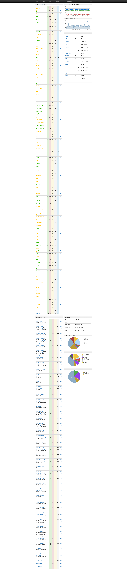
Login (91, 1)
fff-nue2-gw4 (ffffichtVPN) (40, 483)
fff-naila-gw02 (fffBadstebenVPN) (41, 452)
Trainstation (38, 288)
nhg (36, 237)
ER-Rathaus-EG (38, 71)
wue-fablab (38, 304)
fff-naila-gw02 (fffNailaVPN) (40, 456)
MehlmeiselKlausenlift (39, 209)
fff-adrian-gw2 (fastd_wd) (40, 355)
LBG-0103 (67, 75)
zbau (37, 308)
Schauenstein (38, 262)
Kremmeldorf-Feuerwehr (40, 186)
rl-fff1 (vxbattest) (38, 557)
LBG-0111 (67, 73)
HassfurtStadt (38, 157)
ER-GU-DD (38, 60)
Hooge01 (37, 170)
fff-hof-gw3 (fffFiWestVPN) (40, 411)
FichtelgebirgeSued (39, 111)
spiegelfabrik (38, 279)
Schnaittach (38, 265)
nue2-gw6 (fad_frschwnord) (40, 528)
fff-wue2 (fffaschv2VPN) (40, 492)
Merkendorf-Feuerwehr (40, 217)
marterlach (38, 205)
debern (37, 42)
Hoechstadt (38, 163)
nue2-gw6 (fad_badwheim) (40, 504)
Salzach (37, 259)
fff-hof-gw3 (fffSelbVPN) (40, 435)
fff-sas (37, 100)
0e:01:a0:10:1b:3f (39, 560)
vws (36, 294)
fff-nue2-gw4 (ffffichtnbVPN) (40, 473)
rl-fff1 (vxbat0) (38, 545)
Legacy (37, 190)
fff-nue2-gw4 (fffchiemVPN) (40, 468)
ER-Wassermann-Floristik (40, 79)
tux (36, 290)
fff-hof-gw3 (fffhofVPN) (39, 418)
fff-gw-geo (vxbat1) (39, 376)
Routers (50, 1)
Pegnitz (37, 250)
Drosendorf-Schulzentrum (40, 49)
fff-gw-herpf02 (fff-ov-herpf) (40, 388)
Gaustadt (37, 142)
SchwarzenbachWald (39, 268)
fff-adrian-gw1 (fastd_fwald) (40, 340)
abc (36, 10)
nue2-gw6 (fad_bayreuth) (40, 509)
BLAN (37, 28)
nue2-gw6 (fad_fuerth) (39, 533)
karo (37, 176)
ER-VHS (37, 77)
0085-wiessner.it (67, 47)
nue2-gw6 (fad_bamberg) (40, 507)
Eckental (37, 59)
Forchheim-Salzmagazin (40, 122)
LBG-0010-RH (67, 78)
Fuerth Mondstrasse (39, 140)
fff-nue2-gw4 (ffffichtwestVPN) (41, 485)
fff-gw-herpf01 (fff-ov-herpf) (40, 383)
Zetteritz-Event (38, 311)
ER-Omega (38, 69)
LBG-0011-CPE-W (68, 53)
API (64, 1)
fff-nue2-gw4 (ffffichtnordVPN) (41, 476)
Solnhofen (37, 277)
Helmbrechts (38, 158)
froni (37, 136)
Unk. (52, 7)
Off (49, 7)
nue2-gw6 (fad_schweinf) (40, 543)
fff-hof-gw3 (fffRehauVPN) (40, 430)
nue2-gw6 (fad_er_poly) (40, 524)
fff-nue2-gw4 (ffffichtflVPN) (40, 471)
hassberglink (38, 151)
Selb (37, 273)
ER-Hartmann (38, 63)
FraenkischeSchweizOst (40, 126)
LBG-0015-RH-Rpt (68, 66)
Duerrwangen (38, 51)
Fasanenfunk (38, 97)
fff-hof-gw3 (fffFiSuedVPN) (40, 408)
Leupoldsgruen (38, 194)
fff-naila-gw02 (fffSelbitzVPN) (40, 464)
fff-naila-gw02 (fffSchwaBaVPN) (41, 461)
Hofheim (37, 166)
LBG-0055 (67, 44)
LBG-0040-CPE (67, 67)
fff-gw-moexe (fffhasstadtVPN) (41, 396)
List (60, 8)
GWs (61, 1)
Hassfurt (37, 153)
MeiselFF (66, 64)
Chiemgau (37, 35)
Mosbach (37, 228)
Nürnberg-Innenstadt (39, 244)
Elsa (66, 58)
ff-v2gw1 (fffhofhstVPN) (39, 321)
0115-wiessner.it (67, 59)
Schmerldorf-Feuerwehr (40, 264)
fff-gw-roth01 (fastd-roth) (40, 401)
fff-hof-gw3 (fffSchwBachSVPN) (41, 432)
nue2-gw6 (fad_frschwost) (40, 531)
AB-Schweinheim (39, 8)
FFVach (37, 102)
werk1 (37, 301)
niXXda (37, 239)
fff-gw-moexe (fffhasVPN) (40, 399)
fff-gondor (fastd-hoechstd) (40, 369)
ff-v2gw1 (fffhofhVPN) (39, 323)
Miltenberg (38, 220)
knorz (37, 181)
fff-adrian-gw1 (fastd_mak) (40, 345)
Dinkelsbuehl (38, 43)
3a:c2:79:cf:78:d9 (39, 564)
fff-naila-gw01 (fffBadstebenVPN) (41, 437)
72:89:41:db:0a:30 (39, 568)
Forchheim (38, 116)
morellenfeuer (38, 225)
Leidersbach (38, 193)
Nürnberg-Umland (39, 245)
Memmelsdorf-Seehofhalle (40, 216)
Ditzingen (37, 46)
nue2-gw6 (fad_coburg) (40, 512)
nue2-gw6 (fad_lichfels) (40, 538)
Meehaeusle (38, 208)
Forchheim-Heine (39, 119)
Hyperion (66, 70)
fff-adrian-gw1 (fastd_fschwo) (40, 333)
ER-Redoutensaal (39, 72)
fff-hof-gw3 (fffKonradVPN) (40, 420)
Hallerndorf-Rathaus (39, 148)
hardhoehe (38, 150)
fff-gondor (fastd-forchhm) (40, 364)
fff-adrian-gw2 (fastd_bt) (40, 350)
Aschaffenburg (38, 16)
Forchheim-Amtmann (39, 117)
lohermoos (38, 201)
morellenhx (38, 227)
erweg (37, 91)
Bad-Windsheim (38, 17)
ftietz (37, 137)
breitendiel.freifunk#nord (40, 34)
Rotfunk (37, 256)
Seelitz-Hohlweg (38, 271)
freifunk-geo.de (38, 131)
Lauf (37, 189)
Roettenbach (38, 254)
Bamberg (37, 22)
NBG (37, 233)
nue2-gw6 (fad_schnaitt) (40, 540)
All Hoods (38, 313)
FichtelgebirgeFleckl (39, 105)
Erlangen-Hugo (38, 80)
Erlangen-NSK (38, 85)
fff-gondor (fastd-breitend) (40, 359)
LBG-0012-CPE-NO (68, 39)
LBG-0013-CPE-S (68, 42)
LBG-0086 (67, 36)
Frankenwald (38, 130)
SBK (37, 261)
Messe (37, 219)
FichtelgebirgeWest (39, 113)
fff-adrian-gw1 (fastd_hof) (40, 343)
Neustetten (38, 236)
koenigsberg (38, 182)
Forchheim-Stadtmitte (39, 123)
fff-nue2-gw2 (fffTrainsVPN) (40, 466)
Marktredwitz (38, 203)
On (40, 4)
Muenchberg (38, 230)
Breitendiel (38, 31)
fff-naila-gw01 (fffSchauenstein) (41, 444)
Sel (60, 321)
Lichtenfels (38, 200)
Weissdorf (37, 299)
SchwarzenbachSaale (39, 267)
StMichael (37, 284)
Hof (36, 164)
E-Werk (37, 52)
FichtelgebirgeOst (39, 109)
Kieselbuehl (38, 179)
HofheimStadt (38, 169)
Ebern (37, 57)
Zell (36, 310)
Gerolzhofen (38, 143)
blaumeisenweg (38, 29)
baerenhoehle (38, 21)
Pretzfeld (37, 251)
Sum (55, 7)
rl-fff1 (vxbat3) (38, 553)
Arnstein (37, 14)
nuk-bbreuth (38, 240)
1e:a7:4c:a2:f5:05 (39, 561)
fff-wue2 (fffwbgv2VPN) (39, 500)
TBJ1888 (37, 287)
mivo (37, 223)
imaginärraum (38, 175)
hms (37, 161)
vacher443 (38, 293)
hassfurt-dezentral (39, 155)
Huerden (37, 173)
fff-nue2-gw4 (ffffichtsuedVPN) (41, 480)
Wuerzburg (38, 305)
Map (47, 1)
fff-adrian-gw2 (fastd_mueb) (40, 352)
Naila (37, 231)
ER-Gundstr (38, 62)
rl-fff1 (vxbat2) (38, 550)
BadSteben (38, 19)
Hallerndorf (38, 147)
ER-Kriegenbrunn (39, 65)
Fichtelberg (38, 103)
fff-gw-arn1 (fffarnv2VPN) (40, 371)
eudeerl (37, 94)
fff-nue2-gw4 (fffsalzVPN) (40, 488)
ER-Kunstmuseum (39, 66)
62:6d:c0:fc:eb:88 (39, 566)
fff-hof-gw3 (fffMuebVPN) (40, 425)
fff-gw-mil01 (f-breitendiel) (40, 394)
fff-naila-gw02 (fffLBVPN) (40, 454)
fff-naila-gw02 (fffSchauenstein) (41, 459)
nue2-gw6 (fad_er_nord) (40, 519)
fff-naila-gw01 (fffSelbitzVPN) (40, 449)
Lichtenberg (38, 196)
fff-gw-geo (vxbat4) (39, 381)
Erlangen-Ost (38, 86)
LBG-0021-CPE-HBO (68, 72)
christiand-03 (38, 37)
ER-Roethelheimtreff (39, 74)
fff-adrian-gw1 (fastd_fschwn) (40, 331)
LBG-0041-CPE (67, 69)
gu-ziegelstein (38, 145)
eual (37, 92)
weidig (37, 298)
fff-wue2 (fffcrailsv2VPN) (40, 497)
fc (36, 99)
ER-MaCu (37, 68)
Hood (37, 7)
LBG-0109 (67, 49)
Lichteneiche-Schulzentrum (38, 198)
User (57, 7)
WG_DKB (37, 302)
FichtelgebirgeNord (39, 108)
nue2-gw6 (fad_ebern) (39, 514)
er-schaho (37, 76)
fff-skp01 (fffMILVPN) (39, 490)
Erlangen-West (38, 89)
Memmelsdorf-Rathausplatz (38, 212)
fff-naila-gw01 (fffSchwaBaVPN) (41, 447)
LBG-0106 (67, 76)
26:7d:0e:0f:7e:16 (39, 563)
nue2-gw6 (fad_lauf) (39, 536)
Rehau (37, 253)
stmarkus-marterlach (39, 282)
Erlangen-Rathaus (39, 88)
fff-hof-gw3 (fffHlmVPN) (39, 416)
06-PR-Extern (67, 79)
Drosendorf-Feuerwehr (39, 48)
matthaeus (38, 206)
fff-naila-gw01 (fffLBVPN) (40, 440)
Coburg (37, 38)
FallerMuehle (38, 96)
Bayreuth (37, 26)
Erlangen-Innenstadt (39, 82)
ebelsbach (37, 54)
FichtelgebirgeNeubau (39, 106)
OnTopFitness (38, 248)
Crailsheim (38, 40)
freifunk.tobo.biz (38, 133)
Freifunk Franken (69, 1)
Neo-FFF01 (38, 234)
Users (54, 1)
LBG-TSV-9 (67, 56)
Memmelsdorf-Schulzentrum (38, 214)
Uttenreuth (38, 291)
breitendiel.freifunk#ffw (39, 32)
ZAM (37, 307)
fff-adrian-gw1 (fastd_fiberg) (40, 326)
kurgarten (37, 187)
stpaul (37, 285)
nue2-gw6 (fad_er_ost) (39, 521)
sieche (37, 276)
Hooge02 (37, 172)
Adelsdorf (37, 11)
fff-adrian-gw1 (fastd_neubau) (41, 347)
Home (44, 1)
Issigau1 (66, 38)
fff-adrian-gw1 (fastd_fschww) (40, 338)
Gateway (37, 319)
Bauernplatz (38, 25)
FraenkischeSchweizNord (40, 125)
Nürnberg (37, 242)
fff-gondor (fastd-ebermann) (40, 362)
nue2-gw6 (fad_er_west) (40, 526)
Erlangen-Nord (38, 83)
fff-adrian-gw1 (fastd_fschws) (40, 335)
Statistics (57, 1)
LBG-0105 (67, 61)
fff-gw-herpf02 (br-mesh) (40, 386)
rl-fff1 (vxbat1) (38, 548)
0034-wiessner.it (67, 41)
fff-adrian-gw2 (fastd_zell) (40, 357)
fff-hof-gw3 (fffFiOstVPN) (40, 406)
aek (36, 13)
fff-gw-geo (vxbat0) (39, 374)
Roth (37, 257)
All (61, 321)
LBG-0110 (67, 62)
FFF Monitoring (38, 1)
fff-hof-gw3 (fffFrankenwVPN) (40, 413)
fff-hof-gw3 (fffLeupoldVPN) (40, 423)
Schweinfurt (38, 270)
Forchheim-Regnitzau (39, 120)
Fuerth (37, 139)
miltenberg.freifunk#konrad (40, 222)
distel (37, 45)
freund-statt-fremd (39, 134)
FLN (37, 114)
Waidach (37, 296)
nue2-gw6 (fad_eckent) (40, 516)
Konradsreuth (38, 184)
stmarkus (37, 281)
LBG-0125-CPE (67, 52)
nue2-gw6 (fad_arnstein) (40, 502)
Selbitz (37, 274)
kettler (37, 178)
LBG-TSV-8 (67, 55)
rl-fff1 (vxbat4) (38, 555)
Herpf (37, 160)
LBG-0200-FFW (67, 45)
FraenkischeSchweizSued (40, 128)
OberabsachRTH (39, 247)
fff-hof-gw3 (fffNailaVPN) (40, 428)
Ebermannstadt (38, 55)
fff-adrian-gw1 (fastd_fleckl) (40, 328)
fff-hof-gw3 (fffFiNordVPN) (40, 404)
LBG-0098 (67, 50)
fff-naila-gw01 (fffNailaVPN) (40, 442)
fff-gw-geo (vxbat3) (39, 379)
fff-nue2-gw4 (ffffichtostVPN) (40, 478)
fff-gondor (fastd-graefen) (40, 367)
